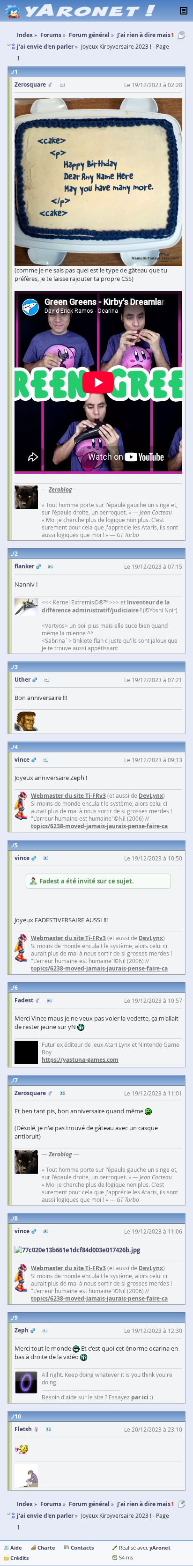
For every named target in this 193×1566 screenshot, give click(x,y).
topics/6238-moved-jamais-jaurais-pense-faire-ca (99, 826)
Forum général (89, 1504)
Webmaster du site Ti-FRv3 (68, 796)
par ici (139, 1397)
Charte (46, 1547)
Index (25, 1504)
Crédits (19, 1557)
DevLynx (151, 796)
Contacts (82, 1547)
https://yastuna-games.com (80, 1060)
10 (18, 1416)
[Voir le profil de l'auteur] (62, 84)
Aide (16, 1547)
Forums (50, 1504)
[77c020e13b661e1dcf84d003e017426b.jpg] (77, 1249)
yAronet (160, 1547)
